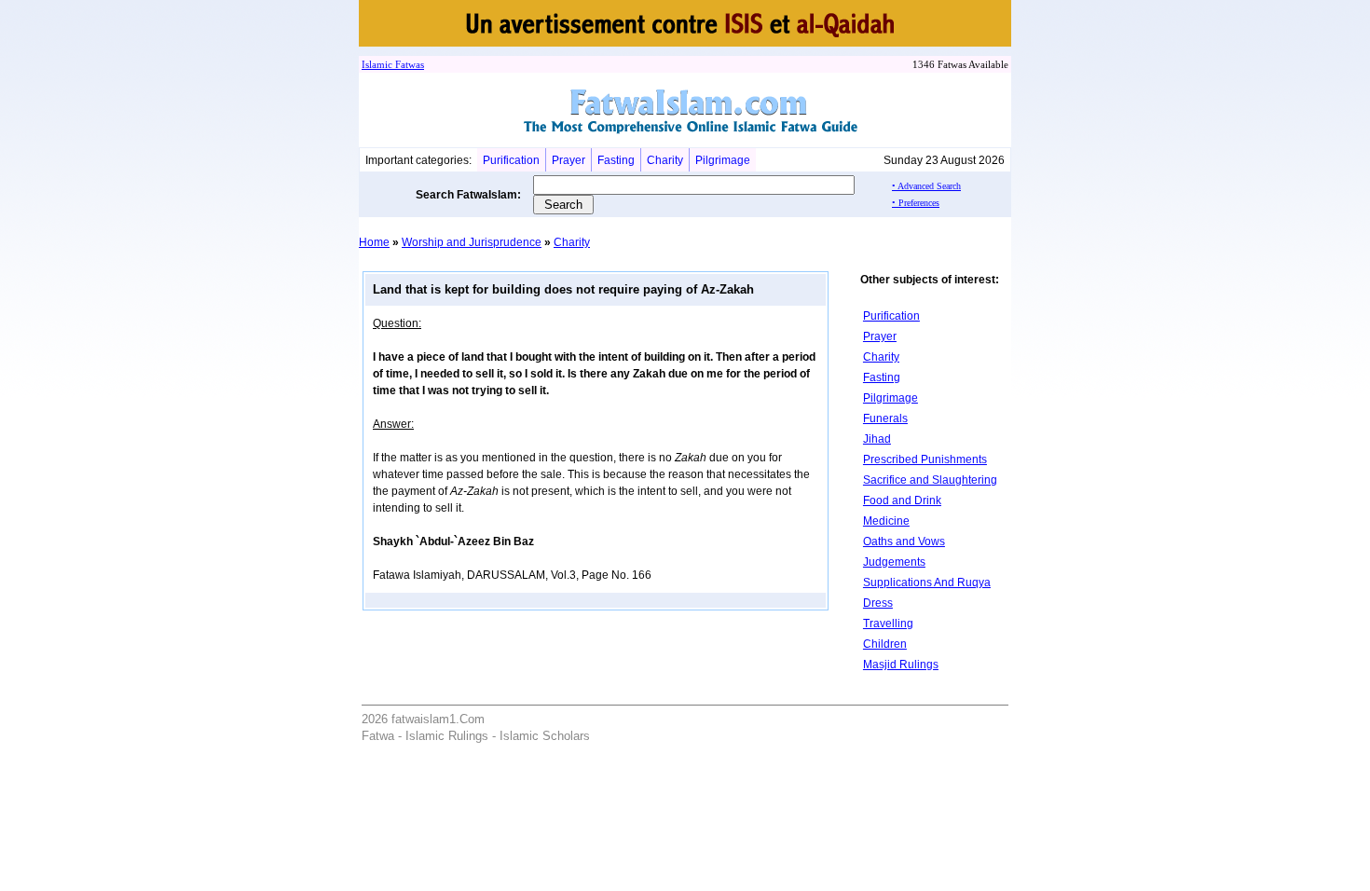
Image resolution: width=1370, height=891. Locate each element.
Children (885, 644)
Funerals (885, 418)
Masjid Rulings (900, 664)
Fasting (616, 160)
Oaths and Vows (904, 541)
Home (374, 242)
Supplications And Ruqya (927, 582)
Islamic (377, 64)
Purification (511, 160)
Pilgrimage (722, 160)
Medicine (886, 521)
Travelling (888, 623)
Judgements (894, 562)
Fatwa (406, 64)
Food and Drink (902, 500)
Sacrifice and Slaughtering (930, 480)
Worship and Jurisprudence (471, 242)
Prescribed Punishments (925, 459)
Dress (878, 603)
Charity (665, 160)
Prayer (568, 160)
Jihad (877, 439)
